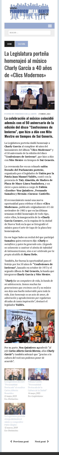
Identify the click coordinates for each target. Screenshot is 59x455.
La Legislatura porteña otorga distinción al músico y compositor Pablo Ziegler (14, 420)
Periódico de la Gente (26, 114)
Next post (40, 441)
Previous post (21, 441)
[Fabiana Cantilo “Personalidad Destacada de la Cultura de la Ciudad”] (38, 374)
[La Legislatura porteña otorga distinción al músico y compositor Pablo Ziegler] (14, 409)
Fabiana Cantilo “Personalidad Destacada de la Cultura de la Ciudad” (37, 386)
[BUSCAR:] (29, 32)
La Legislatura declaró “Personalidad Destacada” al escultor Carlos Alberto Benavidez (14, 387)
